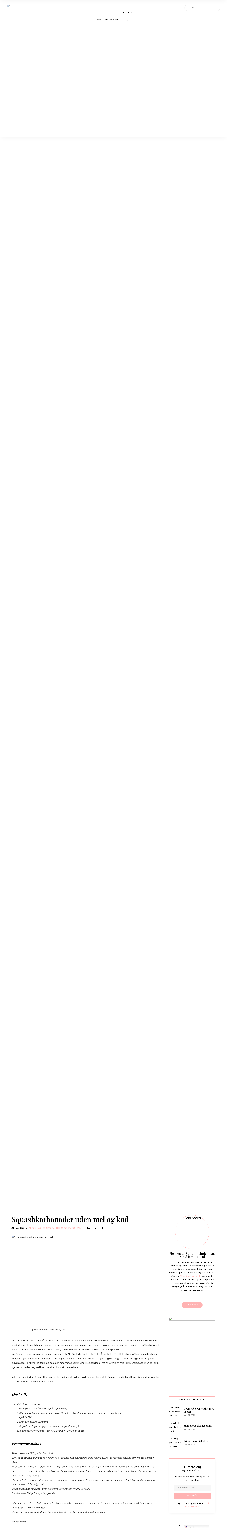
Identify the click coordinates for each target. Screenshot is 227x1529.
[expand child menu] (127, 20)
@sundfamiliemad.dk (190, 1276)
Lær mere (192, 1305)
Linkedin (205, 2)
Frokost (48, 1228)
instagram (211, 2)
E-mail (217, 2)
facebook (199, 2)
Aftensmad (35, 1228)
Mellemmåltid (62, 1228)
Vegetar (76, 1228)
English (190, 1527)
